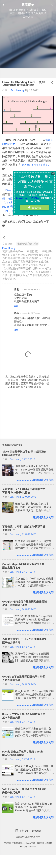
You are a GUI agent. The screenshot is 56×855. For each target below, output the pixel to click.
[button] (52, 83)
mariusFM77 (34, 837)
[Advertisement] (28, 48)
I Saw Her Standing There (34, 164)
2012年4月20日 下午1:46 (30, 313)
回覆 (16, 306)
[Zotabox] (1, 853)
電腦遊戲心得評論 (27, 243)
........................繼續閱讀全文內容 (35, 479)
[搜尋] (52, 5)
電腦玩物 (28, 5)
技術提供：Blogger (30, 830)
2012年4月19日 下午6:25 (30, 290)
